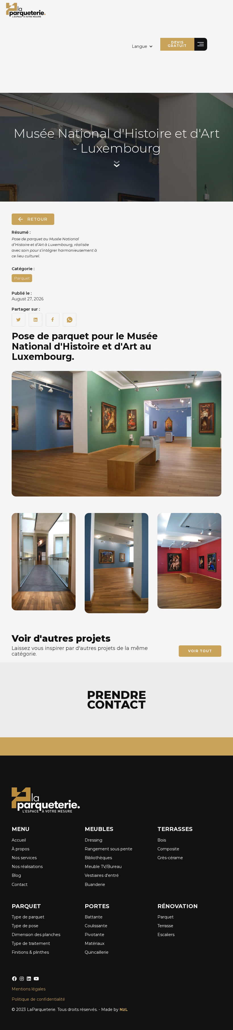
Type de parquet (28, 917)
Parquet (165, 917)
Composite (168, 849)
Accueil (19, 840)
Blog (16, 875)
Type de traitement (31, 943)
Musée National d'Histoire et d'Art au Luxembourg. (85, 346)
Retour (37, 219)
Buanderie (95, 884)
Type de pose (25, 925)
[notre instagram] (21, 978)
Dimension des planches (36, 934)
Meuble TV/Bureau (103, 866)
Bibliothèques (98, 857)
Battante (94, 917)
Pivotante (94, 934)
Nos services (24, 857)
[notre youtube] (36, 978)
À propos (20, 849)
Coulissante (96, 925)
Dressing (93, 840)
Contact (20, 884)
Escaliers (165, 934)
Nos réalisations (27, 866)
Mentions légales (28, 989)
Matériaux (94, 943)
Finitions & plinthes (30, 952)
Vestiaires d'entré (102, 875)
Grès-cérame (170, 857)
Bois (161, 840)
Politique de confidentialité (38, 999)
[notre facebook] (14, 978)
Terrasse (165, 925)
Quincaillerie (97, 952)
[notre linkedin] (29, 978)
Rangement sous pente (108, 849)
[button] (142, 46)
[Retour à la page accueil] (26, 10)
